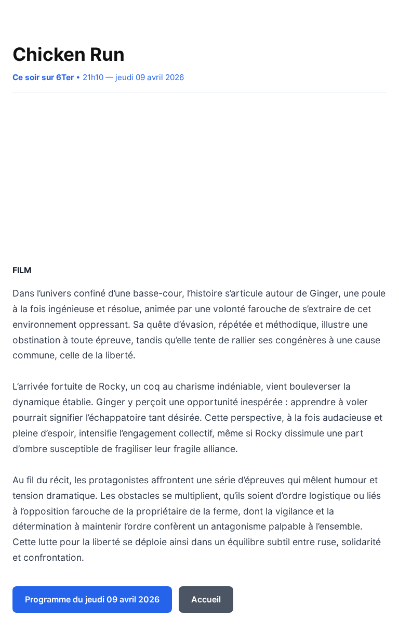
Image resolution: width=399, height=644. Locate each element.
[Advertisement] (199, 178)
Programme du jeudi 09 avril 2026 (92, 599)
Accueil (206, 599)
